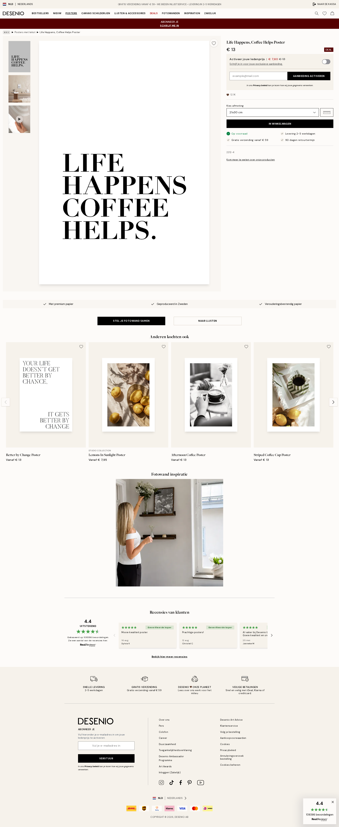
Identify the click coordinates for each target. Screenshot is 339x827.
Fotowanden (171, 13)
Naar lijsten (207, 320)
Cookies (225, 744)
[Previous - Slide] (5, 402)
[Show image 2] (19, 89)
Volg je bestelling (230, 732)
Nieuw (57, 13)
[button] (326, 112)
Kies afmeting (235, 105)
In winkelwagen (280, 123)
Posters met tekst (25, 32)
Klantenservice (229, 725)
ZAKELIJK (210, 13)
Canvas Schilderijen (95, 13)
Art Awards (165, 766)
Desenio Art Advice (231, 719)
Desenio (180, 817)
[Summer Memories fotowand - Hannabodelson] (169, 532)
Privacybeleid (228, 750)
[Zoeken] (317, 13)
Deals (154, 13)
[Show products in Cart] (332, 13)
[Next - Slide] (333, 402)
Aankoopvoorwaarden (233, 738)
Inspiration (192, 13)
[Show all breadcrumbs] (6, 32)
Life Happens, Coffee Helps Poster (60, 32)
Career (163, 738)
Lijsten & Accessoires (130, 13)
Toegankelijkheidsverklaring (175, 750)
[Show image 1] (19, 56)
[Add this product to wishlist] (214, 43)
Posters (71, 13)
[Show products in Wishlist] (324, 13)
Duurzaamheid (167, 744)
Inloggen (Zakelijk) (170, 772)
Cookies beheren (230, 764)
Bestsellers (40, 13)
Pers (161, 725)
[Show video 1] (19, 119)
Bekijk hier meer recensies (170, 656)
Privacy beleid (260, 85)
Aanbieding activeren (309, 76)
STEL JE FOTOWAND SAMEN (131, 320)
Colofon (163, 732)
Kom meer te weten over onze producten (251, 159)
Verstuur (106, 758)
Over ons (164, 719)
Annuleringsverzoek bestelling (232, 757)
